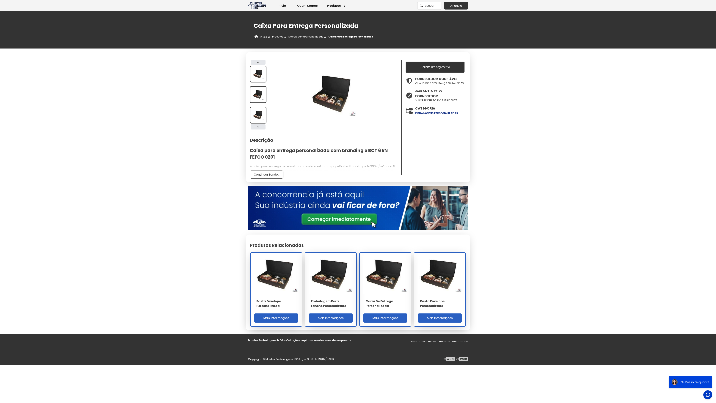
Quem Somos (307, 6)
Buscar (430, 6)
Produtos (334, 6)
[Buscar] (421, 5)
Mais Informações (276, 318)
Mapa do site (460, 341)
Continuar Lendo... (267, 174)
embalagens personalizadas (436, 113)
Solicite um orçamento (435, 67)
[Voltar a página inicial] (257, 5)
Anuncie (456, 6)
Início (282, 6)
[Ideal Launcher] (358, 208)
